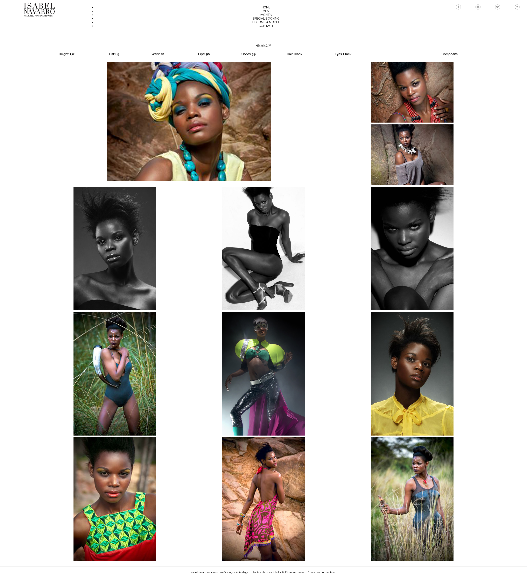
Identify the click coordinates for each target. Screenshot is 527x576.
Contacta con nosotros (321, 572)
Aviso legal (242, 572)
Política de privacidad (266, 572)
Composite (450, 54)
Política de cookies (293, 572)
